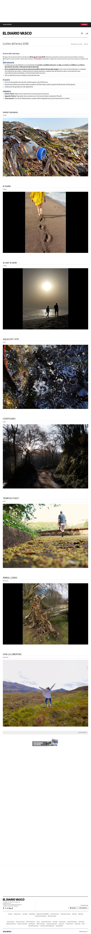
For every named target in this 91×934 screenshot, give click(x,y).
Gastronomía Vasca (20, 921)
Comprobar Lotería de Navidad (47, 926)
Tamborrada (77, 923)
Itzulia (83, 923)
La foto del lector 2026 (16, 43)
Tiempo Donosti (69, 923)
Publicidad (74, 914)
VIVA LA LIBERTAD (12, 654)
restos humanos (10, 112)
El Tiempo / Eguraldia (22, 923)
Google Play (84, 908)
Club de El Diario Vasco (33, 926)
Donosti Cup (61, 923)
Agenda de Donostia (11, 923)
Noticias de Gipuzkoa (72, 921)
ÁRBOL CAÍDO (10, 578)
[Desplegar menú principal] (87, 34)
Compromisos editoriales (40, 916)
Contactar (10, 914)
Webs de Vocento (83, 931)
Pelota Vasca (81, 921)
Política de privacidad (65, 914)
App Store (74, 908)
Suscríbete (84, 24)
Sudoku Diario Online (46, 921)
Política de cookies (52, 916)
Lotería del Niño (59, 926)
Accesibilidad (32, 914)
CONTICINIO (9, 418)
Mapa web (80, 914)
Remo (38, 921)
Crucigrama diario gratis (51, 923)
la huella (7, 186)
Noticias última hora (30, 921)
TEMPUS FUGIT (11, 498)
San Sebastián (32, 923)
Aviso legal (24, 914)
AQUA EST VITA (11, 339)
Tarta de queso (62, 921)
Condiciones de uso (54, 914)
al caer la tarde (10, 262)
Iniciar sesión (82, 33)
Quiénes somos (17, 914)
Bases (86, 44)
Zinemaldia (55, 921)
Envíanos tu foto (76, 44)
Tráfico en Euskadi (40, 923)
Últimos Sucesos (10, 921)
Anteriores (82, 732)
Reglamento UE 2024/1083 (43, 914)
